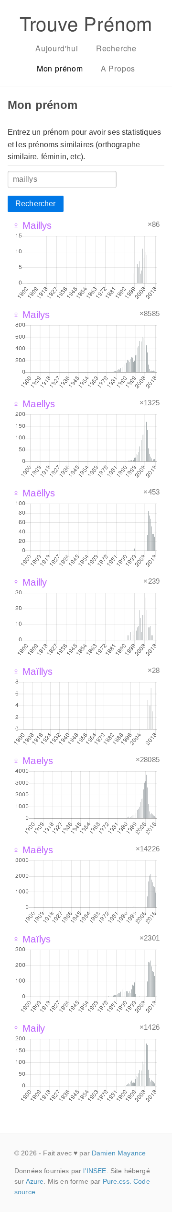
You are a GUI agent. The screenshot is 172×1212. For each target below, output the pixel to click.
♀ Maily (28, 1028)
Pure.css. (117, 1181)
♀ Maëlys (32, 850)
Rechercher (35, 204)
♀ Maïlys (31, 939)
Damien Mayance (119, 1153)
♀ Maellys (33, 404)
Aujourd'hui (56, 48)
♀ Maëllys (33, 493)
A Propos (118, 68)
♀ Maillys (32, 225)
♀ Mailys (31, 314)
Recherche (116, 48)
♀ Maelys (32, 760)
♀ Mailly (29, 582)
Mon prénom (60, 68)
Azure (35, 1181)
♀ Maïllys (32, 671)
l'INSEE (94, 1171)
